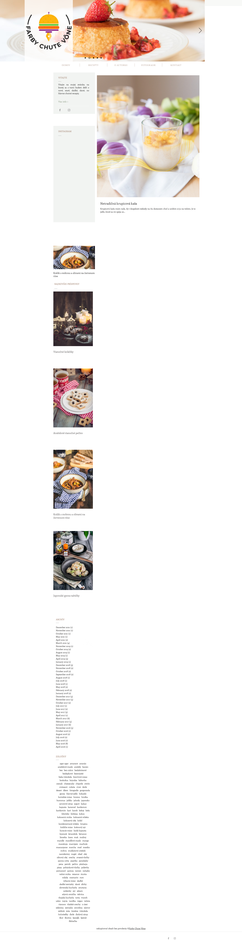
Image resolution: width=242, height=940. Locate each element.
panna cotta (63, 860)
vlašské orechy (74, 904)
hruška (84, 797)
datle (84, 787)
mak (76, 837)
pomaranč (61, 870)
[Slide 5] (101, 57)
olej (85, 854)
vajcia (65, 901)
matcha (72, 847)
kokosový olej (70, 820)
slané (77, 884)
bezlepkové (68, 773)
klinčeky (65, 813)
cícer (78, 787)
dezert (59, 790)
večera (87, 901)
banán (85, 767)
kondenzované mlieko (69, 824)
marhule (83, 844)
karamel (72, 807)
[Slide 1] (85, 57)
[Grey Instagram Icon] (69, 110)
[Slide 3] (93, 57)
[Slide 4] (97, 57)
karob (75, 810)
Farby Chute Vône (137, 928)
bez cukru (68, 770)
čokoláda (84, 911)
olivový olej (62, 857)
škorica (68, 917)
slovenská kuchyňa (68, 887)
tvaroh (84, 897)
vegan (80, 901)
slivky (84, 884)
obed (80, 854)
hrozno (76, 797)
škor (61, 917)
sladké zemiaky (67, 884)
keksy (81, 810)
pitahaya (83, 864)
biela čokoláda (65, 777)
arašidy (77, 767)
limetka (63, 837)
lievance (82, 834)
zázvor (87, 907)
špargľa (76, 917)
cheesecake (69, 783)
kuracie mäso (66, 830)
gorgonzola (85, 790)
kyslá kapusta (80, 830)
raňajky (86, 870)
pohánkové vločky (71, 867)
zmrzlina (78, 907)
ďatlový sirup (82, 914)
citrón (87, 783)
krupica (83, 824)
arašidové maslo (65, 767)
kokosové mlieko (81, 817)
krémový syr (80, 827)
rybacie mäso (69, 881)
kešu (88, 810)
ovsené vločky (82, 857)
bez (61, 770)
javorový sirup (66, 803)
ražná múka (65, 874)
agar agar (64, 763)
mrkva (64, 850)
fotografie (74, 790)
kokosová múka (64, 817)
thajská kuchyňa (66, 897)
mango (85, 840)
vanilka (72, 901)
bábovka (82, 780)
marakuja (63, 844)
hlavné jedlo (72, 793)
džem (65, 790)
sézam (80, 891)
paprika (73, 860)
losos (70, 837)
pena (61, 864)
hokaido (82, 793)
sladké (80, 881)
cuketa (72, 787)
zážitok (61, 911)
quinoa (70, 870)
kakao (84, 803)
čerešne (74, 911)
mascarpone (62, 847)
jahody (77, 800)
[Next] (200, 31)
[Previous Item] (58, 257)
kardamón (61, 810)
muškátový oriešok (77, 850)
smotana (82, 887)
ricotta (84, 874)
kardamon (82, 807)
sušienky (67, 891)
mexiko (86, 847)
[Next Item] (90, 257)
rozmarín (73, 877)
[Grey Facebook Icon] (60, 110)
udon (58, 901)
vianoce (62, 904)
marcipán (73, 844)
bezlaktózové (80, 770)
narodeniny (64, 854)
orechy (72, 857)
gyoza (62, 793)
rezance (75, 874)
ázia (68, 911)
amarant (74, 763)
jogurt (77, 803)
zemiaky (69, 907)
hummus (61, 800)
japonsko (85, 800)
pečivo (75, 864)
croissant (63, 787)
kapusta (63, 807)
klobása (74, 813)
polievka (85, 867)
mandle (60, 840)
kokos (81, 813)
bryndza (73, 780)
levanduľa (72, 834)
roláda (65, 877)
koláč (79, 820)
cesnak (59, 783)
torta (77, 897)
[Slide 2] (89, 58)
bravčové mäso (80, 777)
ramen (78, 870)
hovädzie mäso (65, 797)
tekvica (80, 894)
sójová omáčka (69, 894)
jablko (69, 800)
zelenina (60, 907)
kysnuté (63, 834)
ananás (82, 763)
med (79, 847)
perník (68, 864)
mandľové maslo (73, 840)
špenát (84, 917)
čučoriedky (63, 914)
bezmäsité (78, 773)
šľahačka (73, 921)
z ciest (85, 904)
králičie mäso (66, 827)
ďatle (72, 914)
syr (74, 891)
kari (69, 810)
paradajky (83, 860)
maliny (83, 837)
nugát (73, 854)
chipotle (79, 783)
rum (82, 877)
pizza (59, 867)
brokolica (64, 780)
